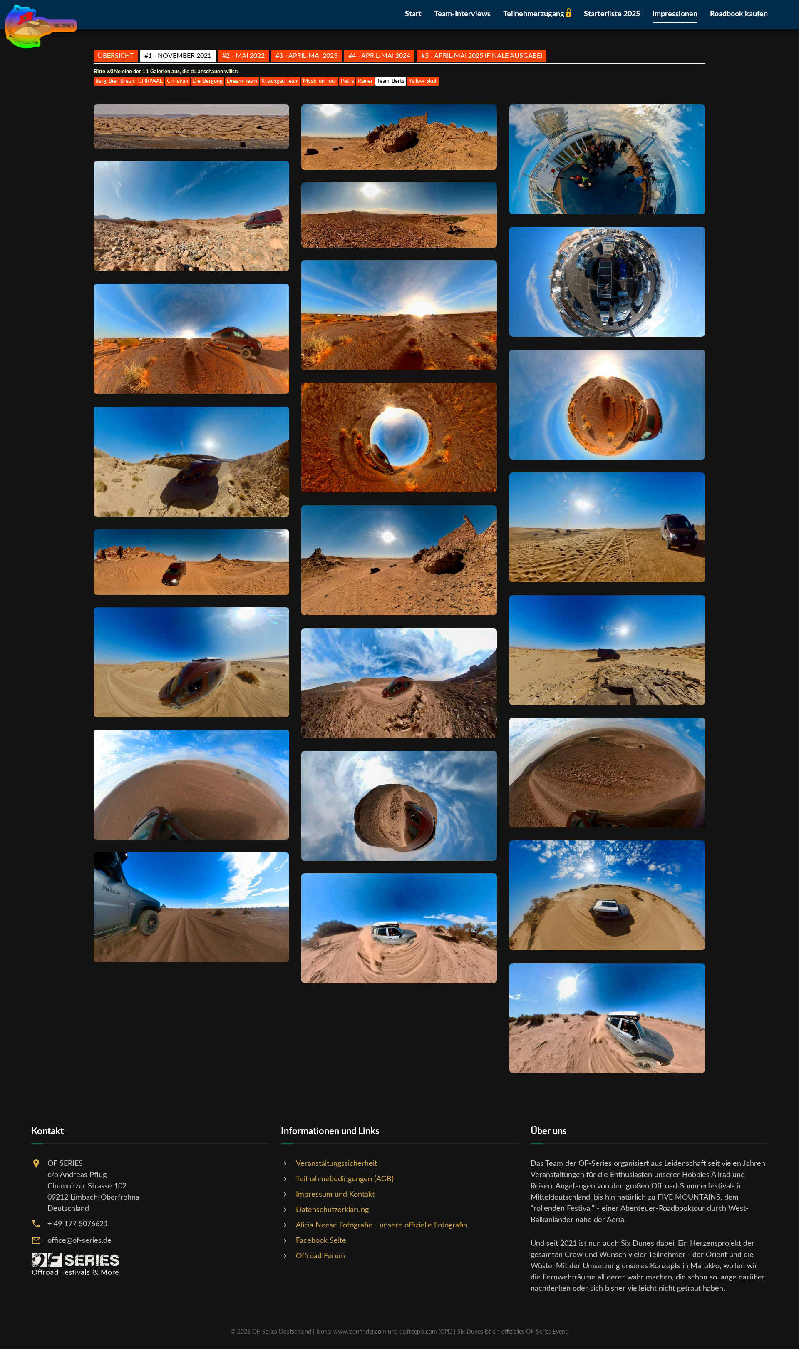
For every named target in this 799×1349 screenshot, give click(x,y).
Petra (347, 81)
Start (413, 14)
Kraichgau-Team (280, 81)
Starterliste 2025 (612, 14)
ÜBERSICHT (116, 55)
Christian (177, 81)
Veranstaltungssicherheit (336, 1164)
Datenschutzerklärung (332, 1210)
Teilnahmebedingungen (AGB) (345, 1179)
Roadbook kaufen (739, 14)
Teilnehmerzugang (534, 14)
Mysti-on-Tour (320, 81)
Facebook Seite (321, 1241)
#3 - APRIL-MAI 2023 (306, 55)
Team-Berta (390, 81)
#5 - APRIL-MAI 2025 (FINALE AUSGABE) (481, 55)
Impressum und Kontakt (335, 1194)
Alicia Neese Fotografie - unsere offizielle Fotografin (381, 1225)
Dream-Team (242, 81)
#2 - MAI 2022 (243, 55)
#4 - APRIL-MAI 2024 (379, 55)
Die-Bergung (207, 81)
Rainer (365, 81)
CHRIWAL (150, 81)
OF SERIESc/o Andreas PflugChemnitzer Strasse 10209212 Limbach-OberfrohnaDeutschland (93, 1186)
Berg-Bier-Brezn (114, 81)
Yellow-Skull (423, 81)
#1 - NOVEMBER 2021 (177, 55)
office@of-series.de (79, 1241)
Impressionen (675, 14)
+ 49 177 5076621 (77, 1224)
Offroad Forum (320, 1256)
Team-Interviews (462, 14)
